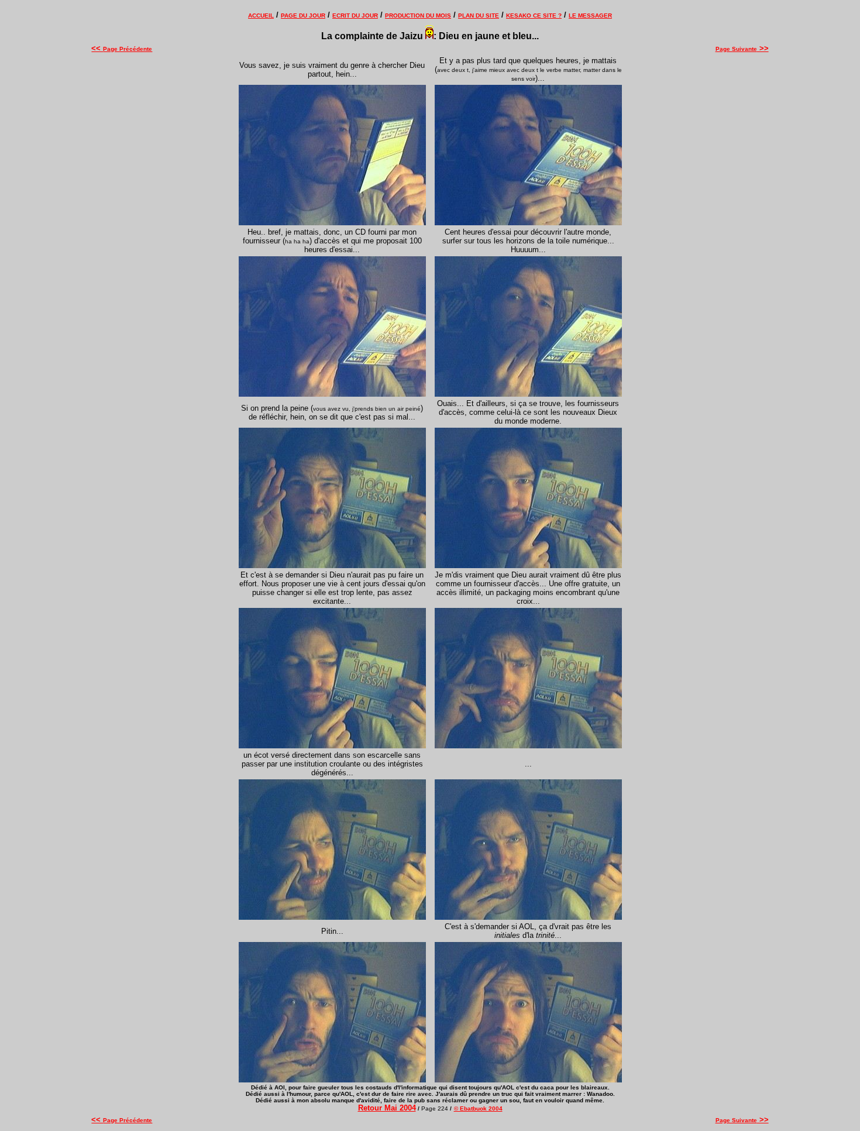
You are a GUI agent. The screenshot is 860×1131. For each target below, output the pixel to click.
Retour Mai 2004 (387, 1108)
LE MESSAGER (590, 15)
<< (97, 48)
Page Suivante (742, 49)
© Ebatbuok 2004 (478, 1108)
